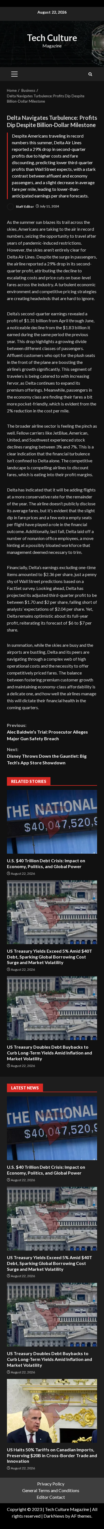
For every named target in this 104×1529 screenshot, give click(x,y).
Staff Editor (24, 206)
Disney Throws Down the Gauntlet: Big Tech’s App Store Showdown (47, 756)
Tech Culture (52, 37)
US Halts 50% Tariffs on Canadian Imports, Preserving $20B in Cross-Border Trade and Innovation (52, 1411)
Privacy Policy (50, 1483)
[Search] (90, 74)
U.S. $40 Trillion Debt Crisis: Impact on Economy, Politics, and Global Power (52, 822)
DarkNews (54, 1515)
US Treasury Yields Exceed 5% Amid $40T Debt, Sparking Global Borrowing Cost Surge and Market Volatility (52, 912)
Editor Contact (51, 1497)
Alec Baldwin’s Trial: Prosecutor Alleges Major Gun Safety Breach (47, 731)
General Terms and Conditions (50, 1490)
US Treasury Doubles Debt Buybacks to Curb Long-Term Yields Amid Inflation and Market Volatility (52, 1008)
